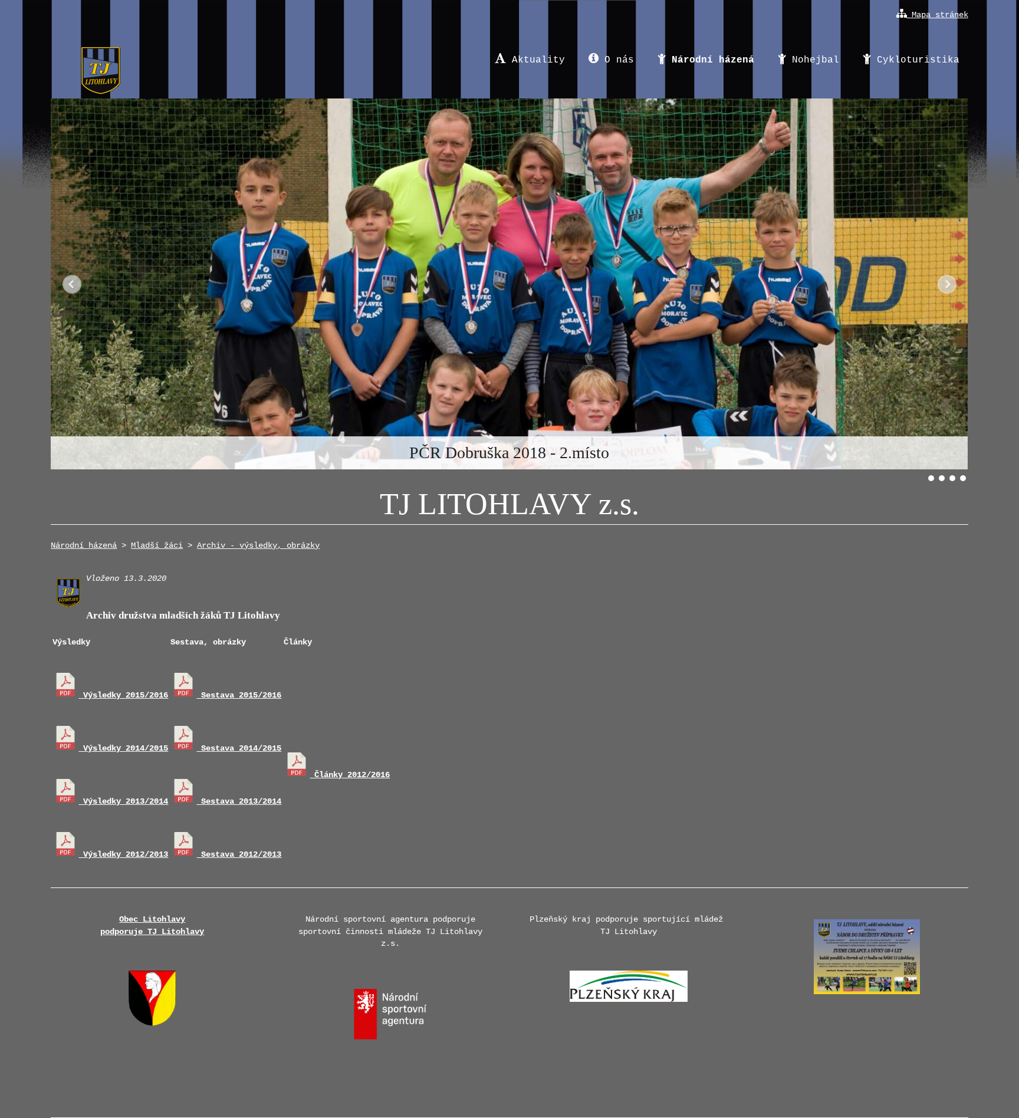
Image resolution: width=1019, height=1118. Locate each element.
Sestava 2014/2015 (238, 748)
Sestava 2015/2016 (238, 695)
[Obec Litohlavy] (152, 1023)
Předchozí (72, 284)
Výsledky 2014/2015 (123, 748)
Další (947, 284)
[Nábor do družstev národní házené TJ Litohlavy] (867, 997)
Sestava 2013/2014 (238, 801)
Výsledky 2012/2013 (123, 854)
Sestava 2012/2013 (238, 854)
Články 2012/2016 (350, 775)
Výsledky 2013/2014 (123, 801)
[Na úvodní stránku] (100, 60)
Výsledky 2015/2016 (123, 695)
